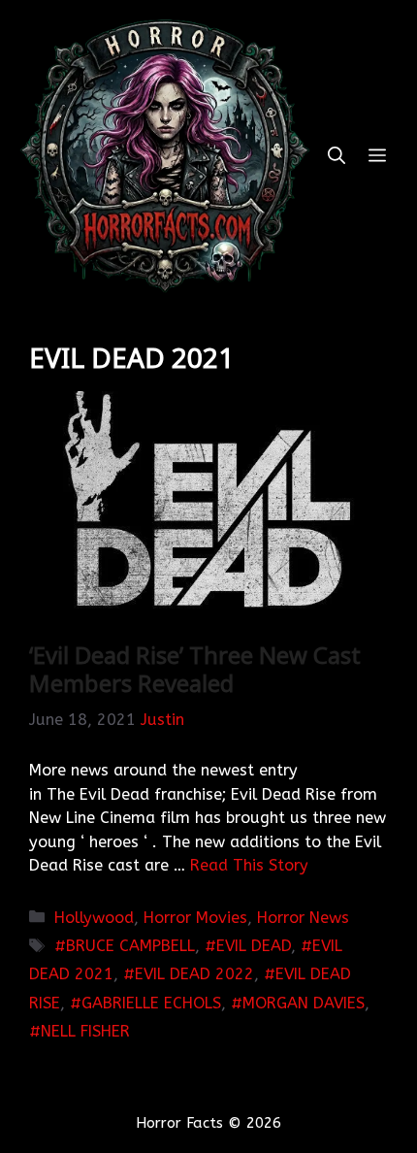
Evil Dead (253, 946)
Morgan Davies (303, 1003)
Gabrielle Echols (151, 1003)
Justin (162, 719)
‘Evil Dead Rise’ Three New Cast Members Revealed (195, 669)
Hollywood (94, 917)
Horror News (303, 917)
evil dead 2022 (194, 974)
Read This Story (249, 865)
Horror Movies (195, 917)
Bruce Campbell (130, 946)
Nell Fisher (85, 1031)
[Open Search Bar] (336, 156)
